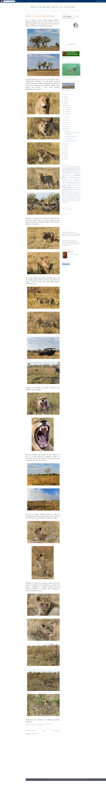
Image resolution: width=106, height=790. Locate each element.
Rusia (63, 199)
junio (66, 120)
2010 (65, 152)
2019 (65, 96)
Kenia (70, 191)
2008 (65, 157)
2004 (65, 168)
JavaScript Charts (82, 779)
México (64, 192)
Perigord (70, 196)
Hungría (79, 187)
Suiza (79, 199)
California (64, 180)
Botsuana (41, 725)
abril (66, 124)
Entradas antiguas (56, 730)
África (36, 725)
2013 (65, 146)
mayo (66, 122)
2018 (65, 99)
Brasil (71, 179)
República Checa (70, 197)
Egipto (69, 184)
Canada (76, 180)
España (64, 185)
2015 (65, 105)
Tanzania (66, 200)
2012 (65, 148)
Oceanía (64, 196)
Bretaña (76, 179)
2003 (79, 166)
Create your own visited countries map (57, 779)
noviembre (67, 109)
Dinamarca (64, 183)
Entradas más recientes (31, 730)
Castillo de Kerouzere (69, 138)
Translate (73, 18)
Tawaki (71, 251)
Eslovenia (76, 184)
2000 (67, 166)
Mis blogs (70, 192)
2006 (68, 168)
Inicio (43, 730)
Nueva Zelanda (74, 194)
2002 (75, 166)
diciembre (67, 107)
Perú (74, 196)
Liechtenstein (76, 191)
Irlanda (69, 189)
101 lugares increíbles (67, 209)
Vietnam (77, 200)
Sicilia (68, 199)
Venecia (71, 200)
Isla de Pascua (76, 189)
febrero (67, 128)
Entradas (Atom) (35, 733)
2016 (65, 103)
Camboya (71, 180)
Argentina (67, 177)
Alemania (70, 175)
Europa (64, 187)
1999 (63, 166)
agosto (66, 115)
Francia (73, 187)
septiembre (67, 113)
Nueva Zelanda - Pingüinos (71, 136)
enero (66, 131)
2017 (65, 101)
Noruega (77, 192)
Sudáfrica (74, 199)
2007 (65, 159)
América (77, 175)
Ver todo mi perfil (73, 254)
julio (66, 118)
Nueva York (65, 194)
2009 (65, 155)
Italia (63, 191)
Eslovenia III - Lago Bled (70, 141)
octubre (67, 111)
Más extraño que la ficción (53, 7)
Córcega (69, 182)
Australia (77, 177)
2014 (33, 725)
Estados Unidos (74, 185)
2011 (65, 150)
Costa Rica (75, 182)
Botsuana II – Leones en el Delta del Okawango (40, 16)
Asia (71, 177)
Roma (77, 197)
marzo (66, 126)
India (64, 189)
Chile (63, 182)
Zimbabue (64, 202)
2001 (71, 166)
